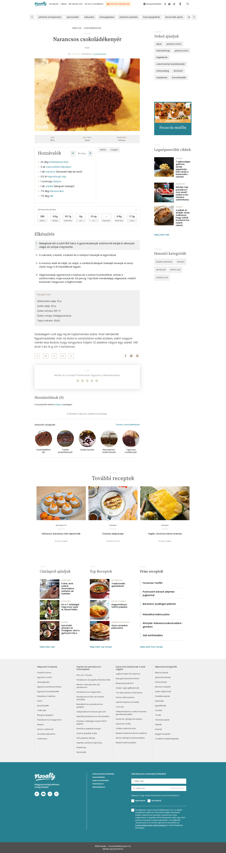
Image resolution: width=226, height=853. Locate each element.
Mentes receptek (163, 686)
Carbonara (42, 738)
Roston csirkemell (45, 729)
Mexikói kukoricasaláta (126, 742)
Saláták (158, 724)
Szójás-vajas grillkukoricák (127, 688)
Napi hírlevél (140, 801)
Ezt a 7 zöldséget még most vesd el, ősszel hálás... (70, 607)
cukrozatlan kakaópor (59, 166)
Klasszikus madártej (46, 696)
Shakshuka (81, 747)
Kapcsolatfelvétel (100, 780)
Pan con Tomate (84, 675)
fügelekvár (162, 57)
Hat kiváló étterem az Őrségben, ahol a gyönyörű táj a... (70, 629)
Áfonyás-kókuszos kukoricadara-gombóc (163, 624)
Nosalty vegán (61, 541)
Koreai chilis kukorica (125, 697)
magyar (114, 149)
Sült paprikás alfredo (86, 738)
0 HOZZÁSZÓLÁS (100, 54)
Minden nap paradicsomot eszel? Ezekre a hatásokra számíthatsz (182, 193)
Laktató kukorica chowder (127, 702)
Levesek (158, 710)
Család (179, 158)
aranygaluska (107, 17)
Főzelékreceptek (162, 696)
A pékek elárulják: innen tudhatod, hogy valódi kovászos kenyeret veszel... (183, 218)
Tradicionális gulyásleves (118, 584)
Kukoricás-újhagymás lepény (129, 719)
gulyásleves (116, 580)
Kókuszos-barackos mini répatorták (61, 533)
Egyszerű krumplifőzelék (48, 691)
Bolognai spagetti (45, 715)
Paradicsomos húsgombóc (49, 720)
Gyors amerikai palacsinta (119, 626)
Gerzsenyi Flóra (113, 541)
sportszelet (73, 17)
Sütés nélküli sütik (163, 691)
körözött (178, 70)
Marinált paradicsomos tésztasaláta (93, 716)
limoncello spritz (174, 17)
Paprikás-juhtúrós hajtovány (89, 742)
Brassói (40, 724)
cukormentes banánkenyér (170, 64)
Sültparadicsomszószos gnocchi (91, 711)
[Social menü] (170, 4)
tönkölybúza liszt (58, 162)
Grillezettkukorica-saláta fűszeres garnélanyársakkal (131, 713)
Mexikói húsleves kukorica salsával (131, 733)
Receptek (53, 4)
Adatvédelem (98, 777)
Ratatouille (81, 752)
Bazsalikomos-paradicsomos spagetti (90, 705)
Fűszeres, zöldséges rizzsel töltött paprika (92, 722)
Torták (158, 715)
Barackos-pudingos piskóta (159, 604)
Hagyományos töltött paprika (119, 605)
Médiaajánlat (98, 787)
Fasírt (39, 701)
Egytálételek (160, 705)
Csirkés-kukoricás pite (126, 728)
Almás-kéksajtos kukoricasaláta (130, 738)
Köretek (158, 729)
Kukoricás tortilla (123, 723)
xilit (51, 196)
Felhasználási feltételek (103, 774)
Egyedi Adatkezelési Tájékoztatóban (150, 825)
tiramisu (180, 261)
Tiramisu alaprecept (113, 533)
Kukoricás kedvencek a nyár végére (130, 668)
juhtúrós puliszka (129, 17)
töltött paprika (118, 601)
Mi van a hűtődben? (94, 4)
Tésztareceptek (162, 720)
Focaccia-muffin (152, 583)
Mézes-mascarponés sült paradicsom (88, 686)
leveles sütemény (164, 261)
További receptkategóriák (167, 738)
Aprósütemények (163, 677)
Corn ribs (120, 707)
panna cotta (181, 50)
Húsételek (159, 701)
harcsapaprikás (151, 17)
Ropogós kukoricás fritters (127, 678)
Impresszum (98, 783)
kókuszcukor (57, 191)
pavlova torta (173, 43)
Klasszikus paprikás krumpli (89, 728)
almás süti (161, 269)
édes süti (76, 27)
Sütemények (161, 682)
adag (83, 153)
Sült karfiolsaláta (153, 635)
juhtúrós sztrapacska (50, 17)
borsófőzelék (179, 77)
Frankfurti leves (44, 672)
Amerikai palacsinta (46, 734)
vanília (49, 186)
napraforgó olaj (56, 176)
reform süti (175, 269)
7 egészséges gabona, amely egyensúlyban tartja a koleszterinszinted (183, 169)
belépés (58, 404)
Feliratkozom (177, 788)
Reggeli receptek (162, 734)
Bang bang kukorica (125, 683)
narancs (50, 171)
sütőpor (57, 181)
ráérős (103, 149)
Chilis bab (41, 710)
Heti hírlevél (156, 801)
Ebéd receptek (161, 672)
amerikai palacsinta (120, 622)
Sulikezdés (180, 184)
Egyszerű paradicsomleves (49, 686)
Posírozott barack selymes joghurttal (158, 593)
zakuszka (89, 17)
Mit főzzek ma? (76, 4)
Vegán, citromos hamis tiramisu (165, 533)
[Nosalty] (41, 4)
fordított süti (162, 277)
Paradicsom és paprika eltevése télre (93, 680)
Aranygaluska (43, 682)
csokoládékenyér (92, 27)
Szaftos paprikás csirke (87, 733)
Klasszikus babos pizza (156, 614)
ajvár (159, 43)
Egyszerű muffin (44, 677)
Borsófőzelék (43, 705)
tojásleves (161, 77)
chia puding (162, 70)
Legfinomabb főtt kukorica (128, 673)
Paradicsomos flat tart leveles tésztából (90, 698)
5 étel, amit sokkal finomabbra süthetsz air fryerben (67, 588)
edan (87, 47)
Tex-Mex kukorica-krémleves (129, 692)
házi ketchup (163, 50)
